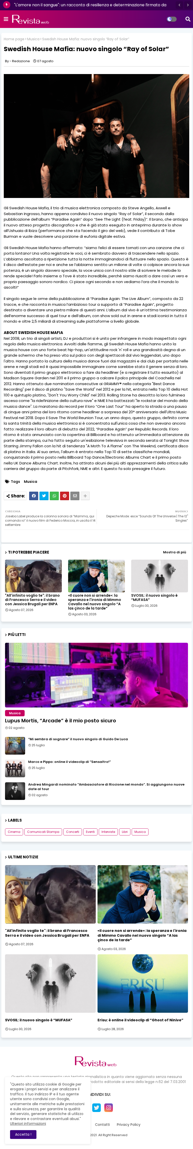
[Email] (74, 496)
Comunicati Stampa (43, 832)
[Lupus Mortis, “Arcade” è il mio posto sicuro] (96, 675)
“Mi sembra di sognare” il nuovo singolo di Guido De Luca (78, 739)
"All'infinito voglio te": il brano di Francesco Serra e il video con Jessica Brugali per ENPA (32, 599)
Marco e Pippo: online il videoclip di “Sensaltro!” (69, 762)
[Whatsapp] (54, 496)
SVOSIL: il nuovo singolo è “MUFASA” (154, 597)
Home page (14, 39)
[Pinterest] (64, 496)
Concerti (72, 832)
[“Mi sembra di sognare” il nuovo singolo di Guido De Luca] (15, 746)
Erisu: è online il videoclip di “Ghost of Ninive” (140, 1020)
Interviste (108, 832)
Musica (33, 39)
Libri (125, 832)
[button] (179, 5)
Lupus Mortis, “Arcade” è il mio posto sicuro (60, 720)
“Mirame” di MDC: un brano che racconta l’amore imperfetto (74, 5)
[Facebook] (33, 496)
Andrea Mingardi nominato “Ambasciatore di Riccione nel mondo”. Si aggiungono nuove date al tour (106, 786)
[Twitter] (44, 496)
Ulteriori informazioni (28, 1123)
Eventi (90, 832)
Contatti (102, 1124)
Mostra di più (174, 552)
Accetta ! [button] (23, 1134)
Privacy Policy (128, 1124)
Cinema (14, 832)
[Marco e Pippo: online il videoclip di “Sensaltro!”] (15, 768)
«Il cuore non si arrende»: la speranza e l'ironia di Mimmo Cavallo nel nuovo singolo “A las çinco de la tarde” (94, 602)
